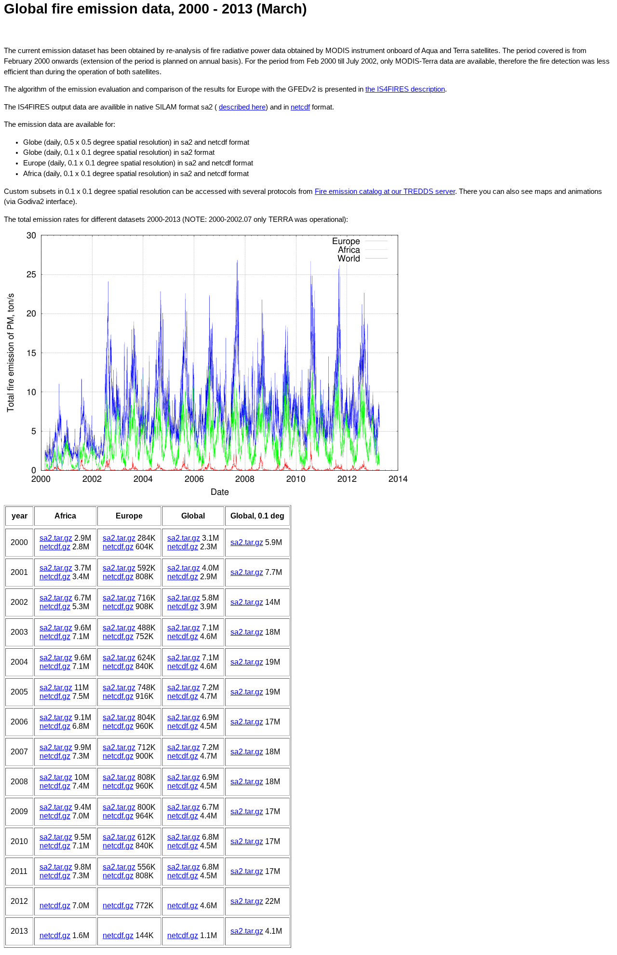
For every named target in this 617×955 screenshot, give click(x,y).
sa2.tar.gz (56, 538)
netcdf (300, 107)
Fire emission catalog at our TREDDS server (385, 191)
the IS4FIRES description (405, 89)
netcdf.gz (55, 547)
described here (242, 107)
